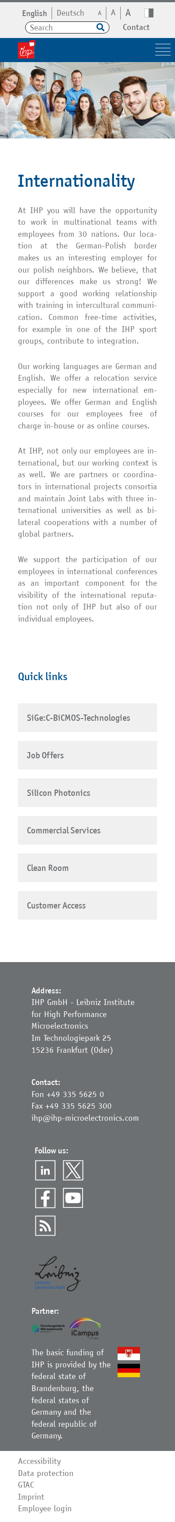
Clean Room (48, 867)
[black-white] (148, 12)
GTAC (26, 1485)
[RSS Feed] (45, 1226)
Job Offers (45, 755)
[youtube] (73, 1198)
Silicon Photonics (58, 792)
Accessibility (39, 1461)
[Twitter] (73, 1170)
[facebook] (45, 1198)
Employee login (45, 1508)
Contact (136, 27)
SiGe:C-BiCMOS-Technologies (78, 717)
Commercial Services (64, 830)
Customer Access (56, 905)
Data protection (46, 1473)
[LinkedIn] (45, 1170)
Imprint (31, 1497)
